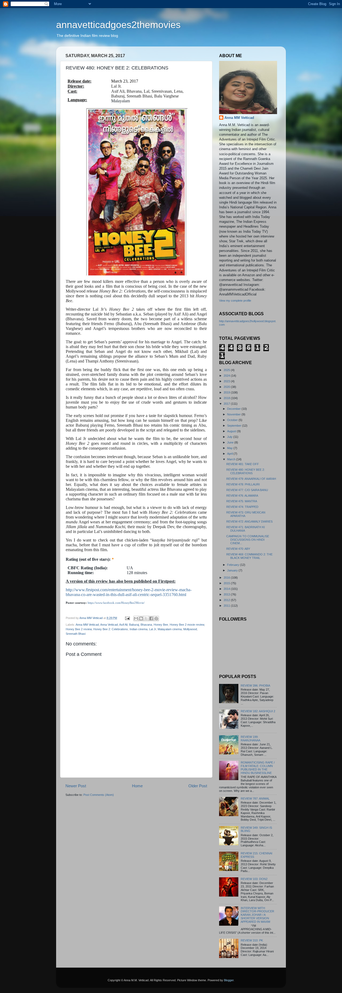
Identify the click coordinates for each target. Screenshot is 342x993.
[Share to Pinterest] (156, 618)
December (234, 408)
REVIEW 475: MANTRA (241, 501)
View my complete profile (235, 300)
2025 (227, 370)
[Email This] (136, 618)
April (230, 453)
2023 (227, 381)
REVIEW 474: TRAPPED (242, 506)
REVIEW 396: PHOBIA (255, 685)
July (230, 436)
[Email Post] (127, 618)
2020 (227, 386)
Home (137, 786)
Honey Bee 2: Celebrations (110, 629)
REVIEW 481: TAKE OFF (242, 464)
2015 (227, 583)
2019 (227, 392)
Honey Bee (161, 624)
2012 (227, 600)
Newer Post (75, 786)
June (230, 442)
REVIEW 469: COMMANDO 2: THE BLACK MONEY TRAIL (249, 556)
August (232, 431)
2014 (227, 588)
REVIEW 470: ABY (238, 548)
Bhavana (146, 624)
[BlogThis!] (141, 618)
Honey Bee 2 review (79, 629)
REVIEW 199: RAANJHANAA (250, 738)
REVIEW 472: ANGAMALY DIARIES (249, 521)
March (231, 459)
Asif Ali (123, 624)
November (234, 414)
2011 (227, 605)
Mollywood (190, 629)
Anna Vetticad (109, 624)
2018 (227, 398)
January (233, 570)
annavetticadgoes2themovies (118, 24)
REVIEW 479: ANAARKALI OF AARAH (251, 478)
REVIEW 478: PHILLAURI (243, 484)
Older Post (197, 786)
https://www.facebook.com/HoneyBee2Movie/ (116, 602)
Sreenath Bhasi (76, 633)
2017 (227, 403)
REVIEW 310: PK (252, 940)
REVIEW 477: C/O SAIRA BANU (247, 490)
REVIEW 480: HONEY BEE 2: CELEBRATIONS (245, 471)
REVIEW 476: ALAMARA (242, 495)
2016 (227, 577)
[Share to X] (146, 618)
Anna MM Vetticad (87, 624)
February (233, 564)
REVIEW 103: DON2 (254, 879)
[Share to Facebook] (151, 618)
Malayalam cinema (170, 629)
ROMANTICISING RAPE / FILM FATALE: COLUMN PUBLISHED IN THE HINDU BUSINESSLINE (258, 767)
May (230, 448)
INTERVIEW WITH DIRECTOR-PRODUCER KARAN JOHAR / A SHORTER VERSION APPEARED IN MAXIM (257, 915)
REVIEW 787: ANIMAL (255, 798)
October (233, 420)
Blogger (229, 980)
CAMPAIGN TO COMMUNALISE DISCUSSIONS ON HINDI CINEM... (247, 540)
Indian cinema (138, 629)
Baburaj (134, 624)
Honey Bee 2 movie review (187, 624)
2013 (227, 594)
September (234, 425)
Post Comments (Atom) (98, 794)
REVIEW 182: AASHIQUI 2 (258, 711)
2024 (227, 375)
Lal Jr (152, 629)
